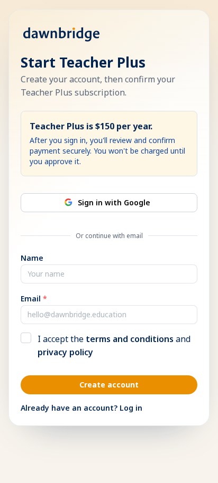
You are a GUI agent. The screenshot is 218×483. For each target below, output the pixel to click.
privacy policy (65, 352)
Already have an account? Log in (81, 408)
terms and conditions (130, 339)
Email (34, 298)
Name (32, 258)
